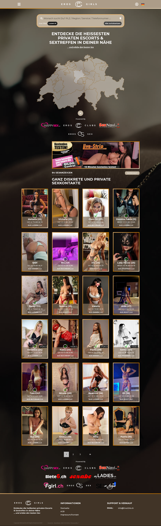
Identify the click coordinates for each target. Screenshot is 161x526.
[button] (120, 18)
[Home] (79, 4)
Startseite (64, 508)
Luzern (52, 23)
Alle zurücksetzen (112, 23)
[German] (142, 4)
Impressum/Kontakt (69, 515)
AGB (62, 511)
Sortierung (131, 173)
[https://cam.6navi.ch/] (96, 155)
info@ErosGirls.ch (126, 508)
